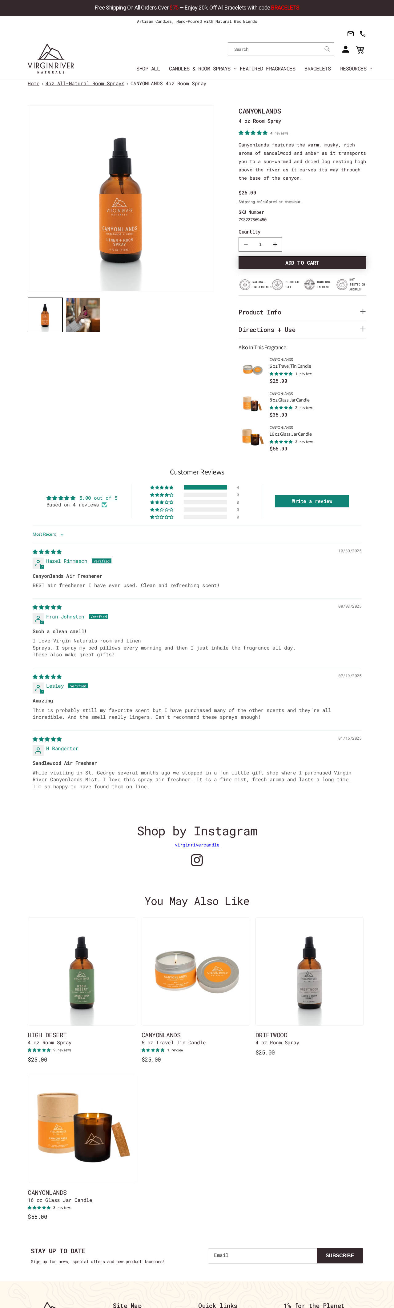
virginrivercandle (197, 845)
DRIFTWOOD (277, 1038)
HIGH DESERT (50, 1038)
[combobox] (281, 49)
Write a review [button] (312, 501)
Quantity (249, 231)
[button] (200, 68)
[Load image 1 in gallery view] (45, 315)
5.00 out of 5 (98, 497)
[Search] (327, 49)
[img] (47, 551)
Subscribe (340, 1255)
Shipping (247, 201)
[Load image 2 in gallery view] (83, 315)
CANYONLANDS (290, 363)
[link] (197, 8)
